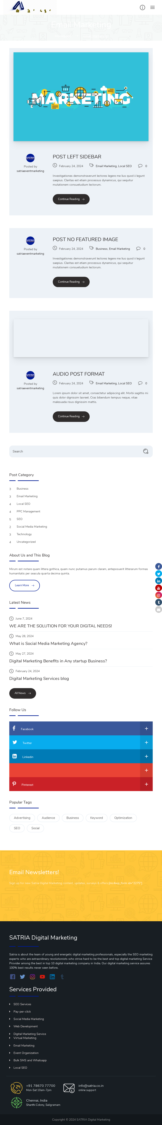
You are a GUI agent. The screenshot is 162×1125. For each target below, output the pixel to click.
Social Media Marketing (32, 527)
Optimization (123, 818)
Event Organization (26, 1053)
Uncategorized (26, 542)
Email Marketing (106, 166)
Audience (48, 818)
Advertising (22, 818)
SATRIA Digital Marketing (93, 1120)
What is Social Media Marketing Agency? (48, 643)
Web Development (26, 1026)
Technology (24, 534)
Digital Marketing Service (30, 1034)
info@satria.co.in (91, 1085)
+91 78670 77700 (40, 1085)
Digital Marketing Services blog (39, 678)
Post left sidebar (77, 156)
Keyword (96, 818)
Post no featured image (85, 239)
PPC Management (29, 511)
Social (35, 828)
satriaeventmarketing (30, 171)
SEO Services (22, 1004)
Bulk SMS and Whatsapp (30, 1060)
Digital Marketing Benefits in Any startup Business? (58, 661)
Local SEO (125, 166)
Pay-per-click (22, 1012)
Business (102, 249)
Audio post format (79, 374)
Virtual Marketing (25, 1038)
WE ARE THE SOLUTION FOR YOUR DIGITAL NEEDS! (60, 626)
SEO (20, 519)
